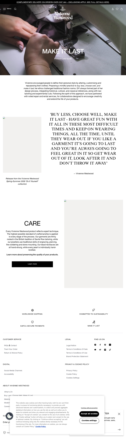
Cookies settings (89, 421)
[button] (9, 416)
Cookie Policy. (40, 427)
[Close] (119, 413)
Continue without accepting (89, 408)
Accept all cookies (89, 414)
